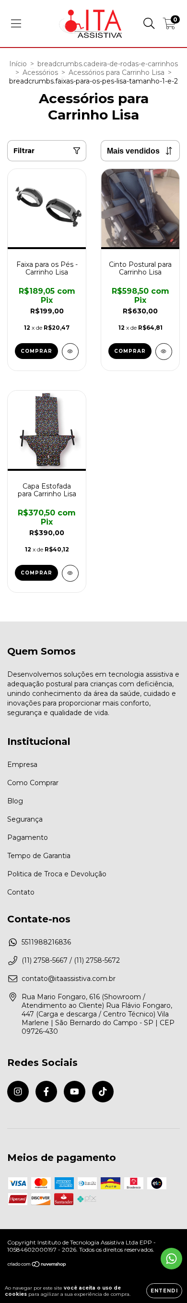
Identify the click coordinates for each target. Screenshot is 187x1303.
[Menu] (16, 23)
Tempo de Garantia (38, 855)
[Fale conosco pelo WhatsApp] (171, 1258)
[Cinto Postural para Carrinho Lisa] (163, 351)
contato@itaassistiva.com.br (69, 978)
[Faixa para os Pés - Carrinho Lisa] (70, 351)
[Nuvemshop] (37, 1265)
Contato (21, 892)
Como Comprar (32, 782)
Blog (15, 801)
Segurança (25, 819)
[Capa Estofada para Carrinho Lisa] (70, 573)
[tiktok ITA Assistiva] (103, 1091)
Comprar (36, 351)
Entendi (164, 1291)
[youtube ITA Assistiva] (74, 1091)
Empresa (22, 764)
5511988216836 (46, 942)
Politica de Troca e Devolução (56, 874)
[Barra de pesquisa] (149, 23)
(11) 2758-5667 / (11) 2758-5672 (71, 960)
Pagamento (27, 837)
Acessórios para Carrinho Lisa (116, 72)
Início (18, 64)
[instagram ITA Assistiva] (18, 1091)
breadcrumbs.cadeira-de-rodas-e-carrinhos (107, 64)
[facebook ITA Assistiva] (46, 1091)
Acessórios (40, 72)
